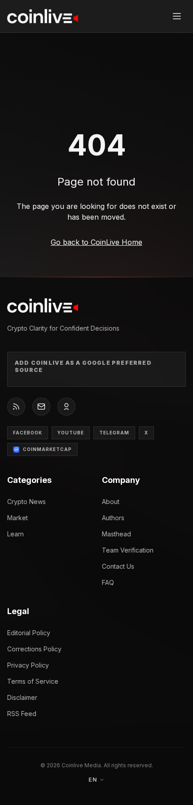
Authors (113, 518)
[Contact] (41, 407)
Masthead (116, 534)
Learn (15, 534)
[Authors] (66, 407)
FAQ (108, 582)
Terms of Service (32, 681)
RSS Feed (21, 713)
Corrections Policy (34, 649)
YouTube (70, 432)
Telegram (114, 432)
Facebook (27, 432)
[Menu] (177, 16)
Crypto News (26, 501)
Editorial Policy (28, 633)
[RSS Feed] (16, 407)
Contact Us (118, 566)
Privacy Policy (28, 665)
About (110, 501)
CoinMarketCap (47, 449)
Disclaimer (22, 697)
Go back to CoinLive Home (96, 242)
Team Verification (128, 550)
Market (17, 518)
